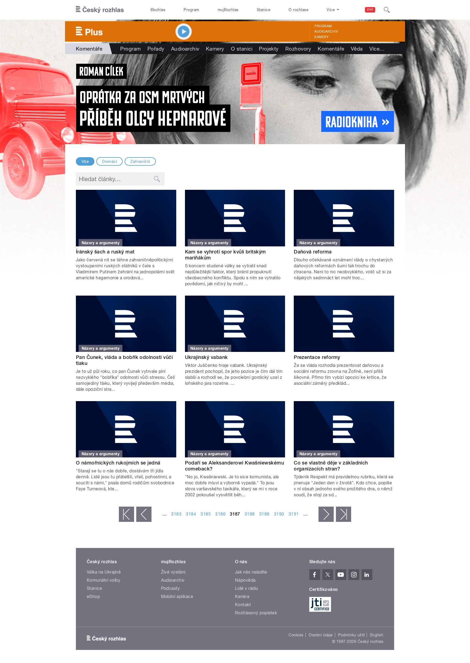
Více (377, 49)
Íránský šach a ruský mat (105, 252)
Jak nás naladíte (251, 572)
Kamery (321, 37)
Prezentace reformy (317, 357)
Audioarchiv (326, 31)
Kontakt (243, 604)
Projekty (269, 49)
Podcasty (170, 588)
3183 (176, 514)
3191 (294, 514)
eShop (93, 596)
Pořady (156, 49)
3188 (250, 514)
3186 (220, 514)
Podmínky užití (351, 635)
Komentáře (331, 49)
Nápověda (245, 580)
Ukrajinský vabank (206, 357)
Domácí (109, 161)
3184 (191, 514)
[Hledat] (386, 10)
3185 (205, 514)
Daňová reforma (313, 252)
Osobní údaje (321, 635)
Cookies (296, 635)
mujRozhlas (228, 10)
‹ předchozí (143, 514)
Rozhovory (298, 49)
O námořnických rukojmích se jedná (118, 463)
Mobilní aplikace (177, 596)
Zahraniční (140, 161)
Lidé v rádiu (246, 588)
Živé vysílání (173, 572)
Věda (357, 49)
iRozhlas (158, 10)
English (376, 635)
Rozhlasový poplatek (256, 612)
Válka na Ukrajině (104, 572)
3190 (279, 514)
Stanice (263, 10)
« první (126, 514)
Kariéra (242, 596)
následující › (326, 514)
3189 (264, 514)
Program (191, 10)
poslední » (343, 514)
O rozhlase (298, 10)
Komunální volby (103, 580)
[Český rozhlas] (100, 10)
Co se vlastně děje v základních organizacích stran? (331, 466)
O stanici (241, 49)
